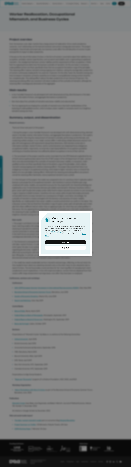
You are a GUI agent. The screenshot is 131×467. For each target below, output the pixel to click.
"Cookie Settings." (56, 232)
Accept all (65, 242)
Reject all (65, 248)
